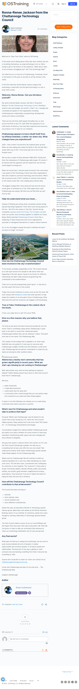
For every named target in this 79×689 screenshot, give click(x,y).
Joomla (55, 66)
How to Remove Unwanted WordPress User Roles (64, 212)
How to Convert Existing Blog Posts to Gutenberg (66, 194)
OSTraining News (58, 88)
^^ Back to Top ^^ (67, 672)
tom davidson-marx (63, 191)
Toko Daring (61, 210)
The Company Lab (35, 212)
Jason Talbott (61, 177)
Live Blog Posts (58, 70)
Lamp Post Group (22, 212)
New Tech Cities (17, 604)
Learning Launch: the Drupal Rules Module (65, 157)
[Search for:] (63, 15)
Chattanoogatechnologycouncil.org (14, 562)
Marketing (56, 79)
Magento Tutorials (58, 75)
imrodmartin (61, 155)
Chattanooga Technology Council (26, 105)
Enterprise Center (21, 295)
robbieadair (60, 132)
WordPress (56, 116)
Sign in (64, 4)
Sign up (72, 4)
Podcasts (56, 93)
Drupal (55, 52)
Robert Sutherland (16, 28)
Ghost (55, 61)
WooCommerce (58, 111)
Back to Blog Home (63, 27)
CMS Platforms (57, 43)
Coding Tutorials (58, 47)
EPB (13, 209)
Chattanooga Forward (26, 217)
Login (46, 632)
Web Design (57, 107)
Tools (54, 102)
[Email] (29, 592)
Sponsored (56, 97)
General (55, 56)
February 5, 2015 (16, 30)
